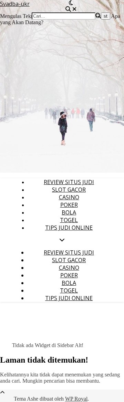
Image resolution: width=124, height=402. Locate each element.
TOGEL (69, 220)
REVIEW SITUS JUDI (69, 182)
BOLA (69, 212)
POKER (69, 205)
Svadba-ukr (15, 4)
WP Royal (76, 399)
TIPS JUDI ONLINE (69, 227)
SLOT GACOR (69, 189)
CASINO (69, 197)
